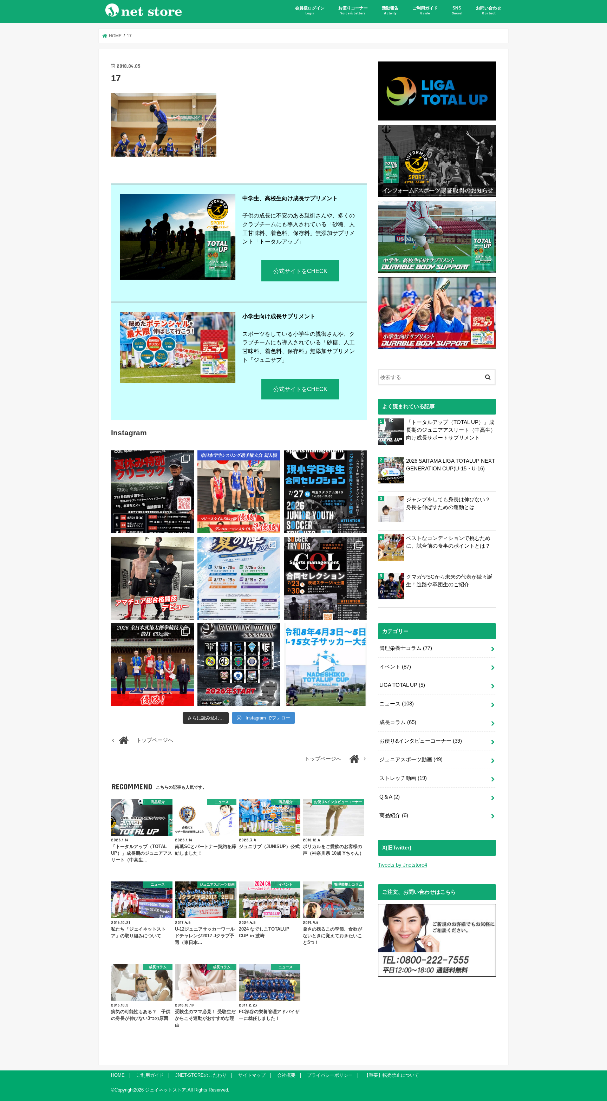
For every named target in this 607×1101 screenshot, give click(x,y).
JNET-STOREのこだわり (201, 1075)
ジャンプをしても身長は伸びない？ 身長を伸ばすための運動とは (448, 503)
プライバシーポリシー (330, 1075)
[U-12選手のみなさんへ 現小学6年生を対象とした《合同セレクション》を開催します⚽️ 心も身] (325, 491)
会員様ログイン (310, 10)
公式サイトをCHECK (300, 271)
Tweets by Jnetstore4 (402, 865)
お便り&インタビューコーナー (420, 741)
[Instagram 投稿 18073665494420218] (325, 664)
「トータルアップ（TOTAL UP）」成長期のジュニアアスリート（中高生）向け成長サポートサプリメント (451, 430)
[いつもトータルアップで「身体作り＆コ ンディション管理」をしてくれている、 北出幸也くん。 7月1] (238, 491)
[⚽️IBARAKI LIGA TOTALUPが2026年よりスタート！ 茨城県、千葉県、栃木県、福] (238, 664)
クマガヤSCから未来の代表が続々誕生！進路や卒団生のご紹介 (449, 580)
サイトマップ (252, 1075)
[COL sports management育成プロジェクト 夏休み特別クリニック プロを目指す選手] (152, 491)
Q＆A (389, 797)
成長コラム (397, 722)
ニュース (396, 703)
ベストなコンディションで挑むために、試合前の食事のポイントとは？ (448, 542)
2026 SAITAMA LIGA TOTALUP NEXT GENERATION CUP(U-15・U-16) (450, 464)
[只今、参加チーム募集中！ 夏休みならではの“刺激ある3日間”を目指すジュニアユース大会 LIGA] (238, 578)
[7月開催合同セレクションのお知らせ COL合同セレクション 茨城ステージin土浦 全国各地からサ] (325, 578)
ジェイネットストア (165, 1090)
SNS (457, 10)
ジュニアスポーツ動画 (411, 759)
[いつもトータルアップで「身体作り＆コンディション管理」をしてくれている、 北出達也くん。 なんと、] (152, 578)
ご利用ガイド (425, 10)
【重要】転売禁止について (391, 1075)
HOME (118, 1075)
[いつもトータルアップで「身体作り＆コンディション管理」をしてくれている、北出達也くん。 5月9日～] (152, 664)
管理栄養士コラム (405, 648)
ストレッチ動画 (403, 778)
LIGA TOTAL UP (402, 685)
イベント (395, 667)
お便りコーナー (353, 10)
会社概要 (286, 1075)
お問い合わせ (488, 10)
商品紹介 (393, 815)
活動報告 (390, 10)
